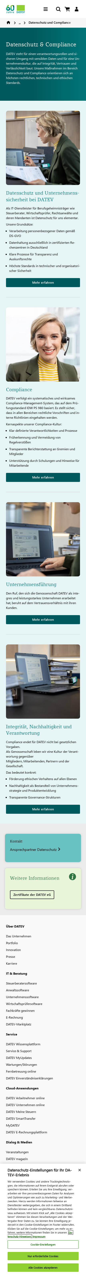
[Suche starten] (58, 9)
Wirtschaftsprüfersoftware (24, 1004)
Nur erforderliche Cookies (43, 1256)
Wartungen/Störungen (21, 1064)
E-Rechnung (14, 1017)
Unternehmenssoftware (22, 997)
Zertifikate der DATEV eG (32, 894)
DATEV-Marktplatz (18, 1024)
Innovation (13, 950)
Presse (10, 956)
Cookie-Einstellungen (43, 1244)
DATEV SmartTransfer (21, 1118)
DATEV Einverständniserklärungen (29, 1078)
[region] (43, 1219)
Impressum (39, 1236)
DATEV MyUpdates (19, 1058)
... (20, 22)
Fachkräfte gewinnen (20, 1010)
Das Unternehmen (18, 936)
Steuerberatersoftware (21, 983)
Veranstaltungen (17, 1152)
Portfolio (12, 943)
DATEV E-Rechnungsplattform (26, 1132)
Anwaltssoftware (17, 990)
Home (8, 22)
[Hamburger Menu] (47, 9)
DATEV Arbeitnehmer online (25, 1098)
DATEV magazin (17, 1159)
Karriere (11, 963)
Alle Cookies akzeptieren (42, 1267)
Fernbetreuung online (21, 1071)
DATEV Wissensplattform (23, 1044)
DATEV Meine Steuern (21, 1111)
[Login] (76, 9)
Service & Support (18, 1051)
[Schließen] (79, 1170)
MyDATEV (13, 1125)
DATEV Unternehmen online (25, 1105)
